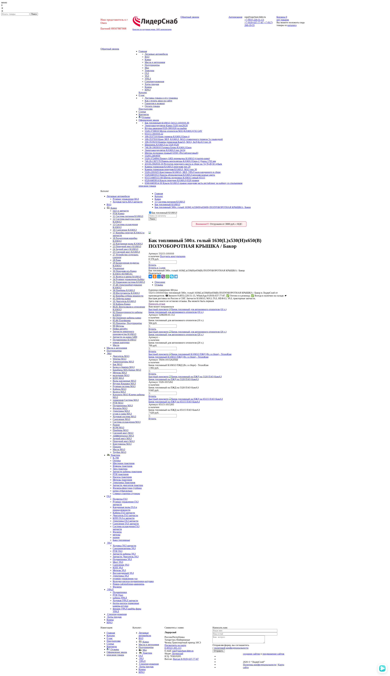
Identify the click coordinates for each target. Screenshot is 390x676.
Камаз (158, 199)
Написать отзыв (157, 304)
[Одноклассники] (154, 276)
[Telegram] (176, 276)
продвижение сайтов (273, 654)
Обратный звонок (190, 17)
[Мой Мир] (159, 276)
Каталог (159, 196)
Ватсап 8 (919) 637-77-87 (186, 659)
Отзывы (159, 285)
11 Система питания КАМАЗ (170, 201)
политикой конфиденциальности (231, 648)
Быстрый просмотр (158, 309)
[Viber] (163, 276)
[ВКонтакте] (150, 276)
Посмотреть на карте (175, 645)
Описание (160, 282)
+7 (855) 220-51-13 (254, 19)
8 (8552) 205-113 (173, 648)
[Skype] (172, 276)
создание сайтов (251, 654)
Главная (159, 193)
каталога (291, 25)
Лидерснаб (177, 653)
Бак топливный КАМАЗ (167, 204)
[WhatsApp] (167, 276)
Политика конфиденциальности (259, 664)
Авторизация (235, 17)
